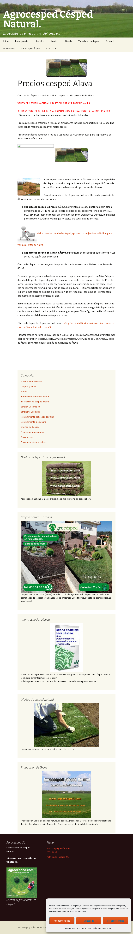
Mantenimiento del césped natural (37, 416)
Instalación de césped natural (35, 401)
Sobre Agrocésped (30, 48)
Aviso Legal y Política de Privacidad (96, 928)
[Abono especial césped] (66, 647)
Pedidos (40, 41)
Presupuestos (22, 41)
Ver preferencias (115, 920)
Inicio (6, 41)
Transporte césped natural (34, 442)
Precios (54, 41)
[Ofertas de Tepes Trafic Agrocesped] (66, 478)
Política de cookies (72, 928)
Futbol (24, 391)
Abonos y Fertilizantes (31, 381)
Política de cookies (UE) (58, 856)
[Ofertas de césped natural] (66, 725)
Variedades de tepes (88, 41)
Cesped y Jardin (28, 386)
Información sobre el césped (35, 396)
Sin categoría (27, 437)
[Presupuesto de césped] (66, 556)
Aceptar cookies (62, 920)
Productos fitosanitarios (32, 431)
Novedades (9, 48)
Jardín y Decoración (30, 406)
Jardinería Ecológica (30, 411)
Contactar (51, 48)
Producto (110, 41)
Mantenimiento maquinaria (33, 421)
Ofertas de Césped (30, 426)
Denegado (89, 920)
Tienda (68, 41)
